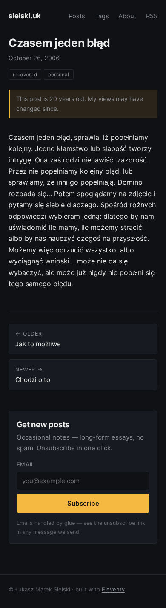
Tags (102, 16)
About (127, 16)
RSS (151, 16)
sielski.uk (25, 16)
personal (58, 75)
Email (25, 464)
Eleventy (113, 589)
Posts (77, 16)
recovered (25, 75)
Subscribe (83, 503)
